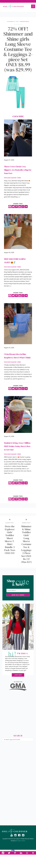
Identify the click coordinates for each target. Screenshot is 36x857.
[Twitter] (13, 206)
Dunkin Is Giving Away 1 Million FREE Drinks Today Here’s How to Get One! (17, 446)
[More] (26, 206)
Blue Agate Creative (20, 840)
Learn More (18, 675)
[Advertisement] (18, 713)
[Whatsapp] (22, 206)
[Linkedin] (19, 206)
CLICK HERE (18, 116)
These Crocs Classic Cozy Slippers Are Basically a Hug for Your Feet (17, 170)
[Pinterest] (16, 206)
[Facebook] (9, 206)
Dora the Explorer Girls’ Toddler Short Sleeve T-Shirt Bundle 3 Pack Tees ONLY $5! (9, 540)
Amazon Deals (24, 21)
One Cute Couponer (10, 177)
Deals (19, 177)
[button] (33, 6)
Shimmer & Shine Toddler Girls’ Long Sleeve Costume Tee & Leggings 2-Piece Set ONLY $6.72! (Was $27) (26, 544)
